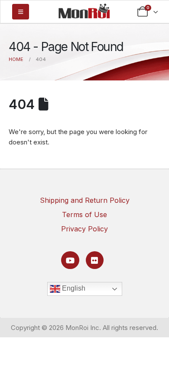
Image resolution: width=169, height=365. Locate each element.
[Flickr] (95, 260)
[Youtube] (70, 260)
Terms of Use (84, 214)
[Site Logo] (84, 11)
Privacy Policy (84, 228)
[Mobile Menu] (20, 11)
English (72, 288)
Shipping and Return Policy (85, 200)
